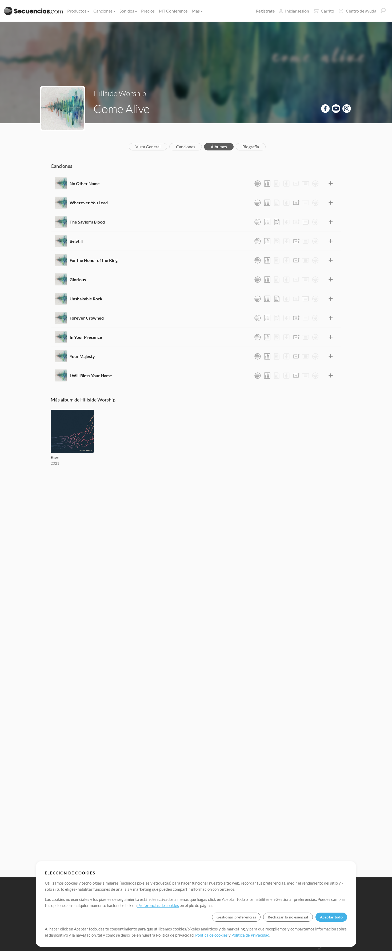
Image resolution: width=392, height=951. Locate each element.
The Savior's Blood (87, 221)
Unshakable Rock (86, 298)
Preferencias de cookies (158, 905)
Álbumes (219, 146)
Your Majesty (82, 356)
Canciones (103, 10)
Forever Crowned (87, 317)
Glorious (78, 279)
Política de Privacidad (250, 935)
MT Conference (173, 10)
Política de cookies (211, 935)
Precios (148, 10)
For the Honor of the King (94, 260)
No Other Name (85, 183)
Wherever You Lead (89, 202)
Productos (76, 10)
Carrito (327, 10)
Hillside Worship (119, 93)
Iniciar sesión (297, 10)
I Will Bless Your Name (91, 375)
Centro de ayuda (361, 10)
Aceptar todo (331, 917)
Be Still (76, 241)
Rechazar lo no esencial (288, 917)
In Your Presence (86, 337)
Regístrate (265, 10)
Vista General (148, 146)
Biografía (250, 146)
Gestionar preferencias (236, 917)
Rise (54, 457)
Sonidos (126, 10)
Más (196, 10)
